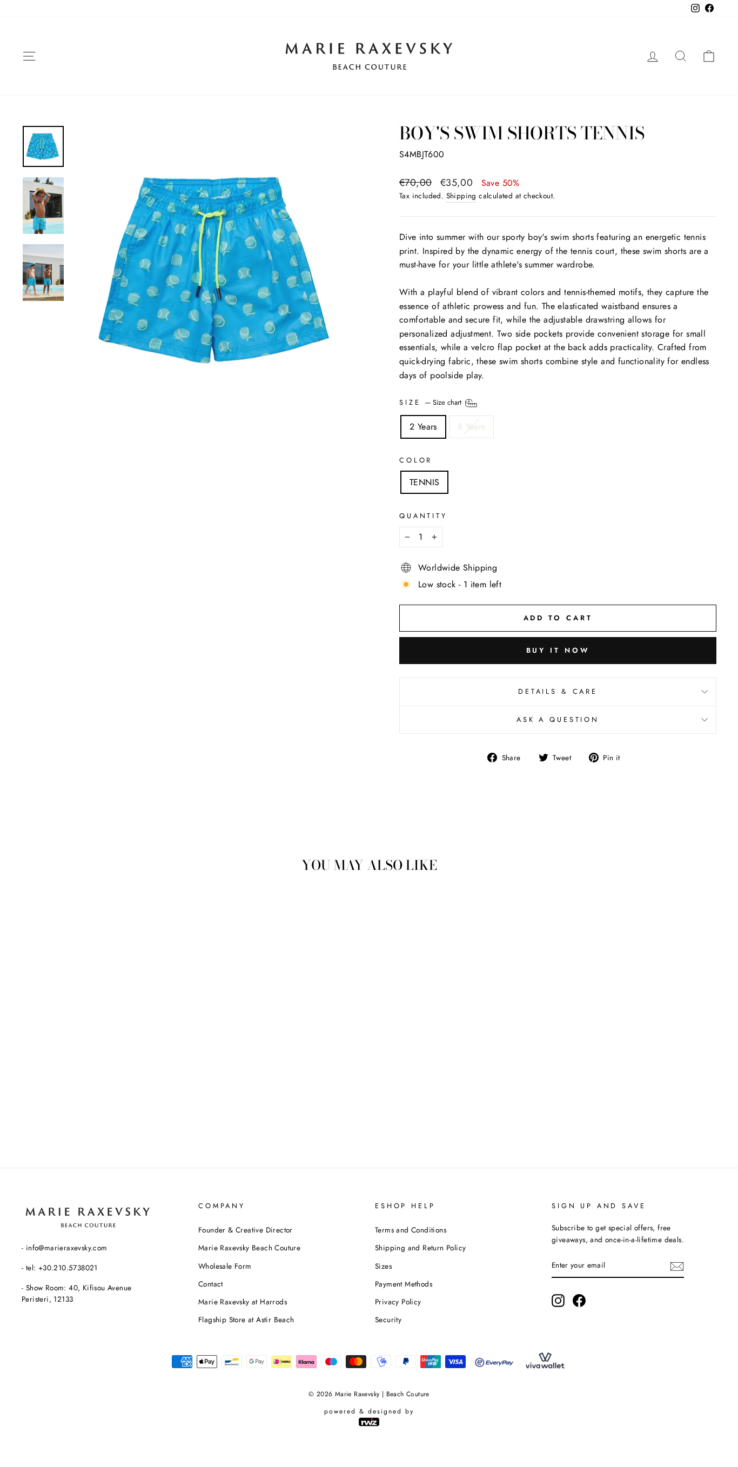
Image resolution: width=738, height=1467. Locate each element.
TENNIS (424, 482)
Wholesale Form (225, 1266)
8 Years (471, 426)
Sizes (383, 1266)
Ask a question (557, 719)
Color (415, 460)
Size (431, 402)
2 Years (423, 426)
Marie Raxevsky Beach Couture (249, 1247)
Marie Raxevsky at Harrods (242, 1301)
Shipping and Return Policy (420, 1247)
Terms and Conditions (410, 1229)
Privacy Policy (398, 1301)
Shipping (461, 195)
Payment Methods (403, 1283)
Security (388, 1319)
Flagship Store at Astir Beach (246, 1319)
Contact (210, 1283)
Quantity (423, 516)
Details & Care (558, 691)
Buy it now (558, 650)
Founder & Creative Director (245, 1229)
